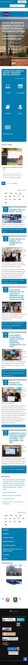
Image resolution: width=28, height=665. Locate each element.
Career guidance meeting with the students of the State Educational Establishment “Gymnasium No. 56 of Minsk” (17, 340)
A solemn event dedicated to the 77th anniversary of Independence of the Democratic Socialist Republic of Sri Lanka (16, 294)
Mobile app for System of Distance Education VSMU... (12, 168)
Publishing (5, 530)
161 (5, 196)
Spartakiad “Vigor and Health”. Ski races (17, 210)
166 (6, 199)
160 (20, 193)
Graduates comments (8, 537)
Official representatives (8, 541)
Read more (7, 43)
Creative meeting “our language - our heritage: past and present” (17, 241)
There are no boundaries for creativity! (12, 495)
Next (19, 199)
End (6, 202)
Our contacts (6, 554)
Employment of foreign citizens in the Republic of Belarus (12, 550)
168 (15, 199)
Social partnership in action (9, 492)
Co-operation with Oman (8, 498)
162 (10, 196)
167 (10, 199)
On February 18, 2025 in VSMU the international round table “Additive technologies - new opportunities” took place (17, 437)
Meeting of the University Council (15, 383)
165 (23, 196)
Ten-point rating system (9, 545)
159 (16, 193)
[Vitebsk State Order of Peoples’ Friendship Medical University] (10, 14)
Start (6, 193)
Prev (11, 193)
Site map (5, 558)
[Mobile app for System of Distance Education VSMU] (12, 156)
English (23, 1)
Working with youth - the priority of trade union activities (13, 502)
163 (14, 196)
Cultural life (6, 533)
